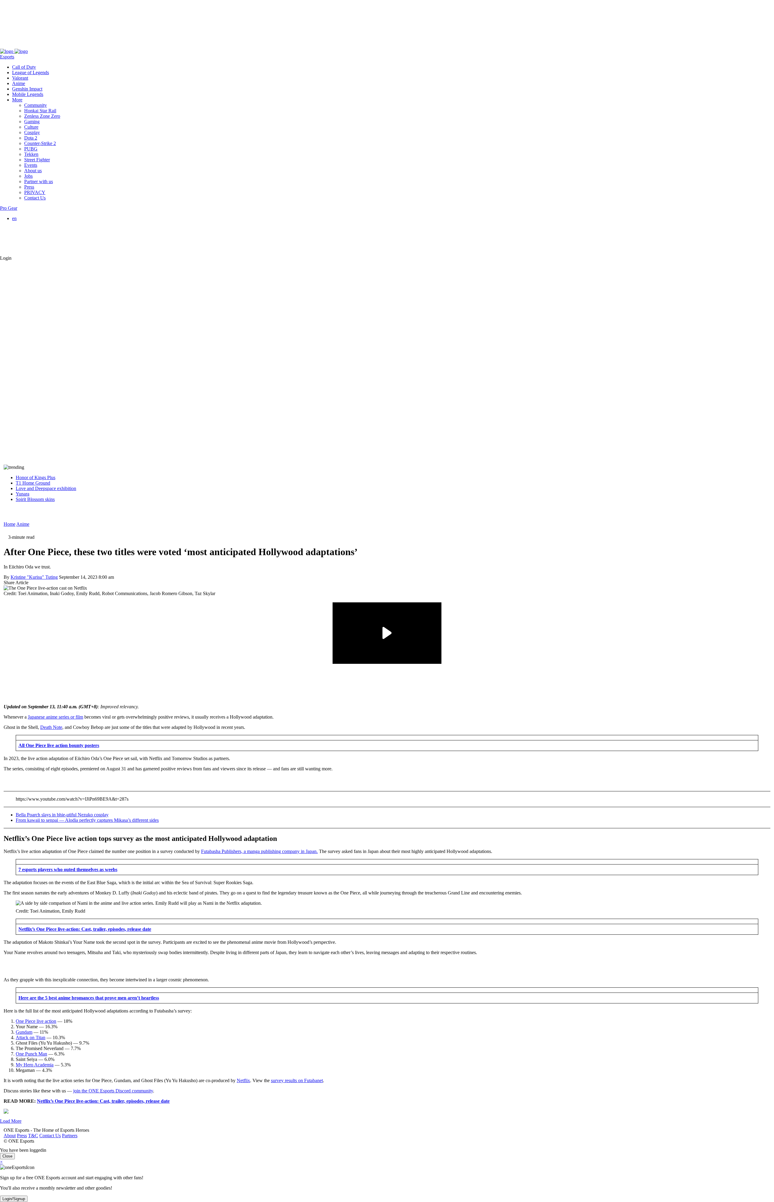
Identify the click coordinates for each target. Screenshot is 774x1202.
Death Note (51, 727)
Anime (18, 83)
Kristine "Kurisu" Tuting (34, 577)
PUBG (30, 148)
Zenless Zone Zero (42, 116)
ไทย (28, 246)
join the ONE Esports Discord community (113, 1090)
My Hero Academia (35, 1064)
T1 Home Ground (33, 483)
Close (7, 1156)
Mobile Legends (27, 94)
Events (30, 165)
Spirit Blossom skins (35, 499)
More (17, 99)
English (31, 223)
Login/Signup (13, 1199)
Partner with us (38, 181)
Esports (7, 56)
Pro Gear (8, 208)
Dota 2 (30, 137)
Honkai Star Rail (40, 110)
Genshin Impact (27, 88)
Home (9, 524)
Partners (66, 45)
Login (5, 258)
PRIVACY (34, 192)
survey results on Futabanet (297, 1080)
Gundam (24, 1032)
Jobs (28, 176)
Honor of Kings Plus (35, 477)
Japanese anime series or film (55, 717)
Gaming (32, 121)
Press (18, 45)
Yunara (22, 493)
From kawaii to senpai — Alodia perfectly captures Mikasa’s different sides (87, 820)
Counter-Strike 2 (40, 143)
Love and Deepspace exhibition (46, 488)
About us (33, 170)
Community (35, 105)
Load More (10, 1121)
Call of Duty (24, 67)
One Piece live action (36, 1021)
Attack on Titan (30, 1037)
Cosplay (32, 132)
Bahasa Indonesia (41, 229)
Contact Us (46, 45)
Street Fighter (37, 159)
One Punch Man (31, 1053)
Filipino (31, 234)
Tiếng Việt (34, 240)
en (14, 218)
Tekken (31, 154)
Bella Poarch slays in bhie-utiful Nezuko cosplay (62, 814)
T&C (29, 45)
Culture (31, 127)
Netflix (243, 1080)
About (6, 45)
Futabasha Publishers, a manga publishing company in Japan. (259, 851)
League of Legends (30, 72)
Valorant (20, 78)
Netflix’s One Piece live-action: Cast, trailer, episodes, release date (103, 1101)
